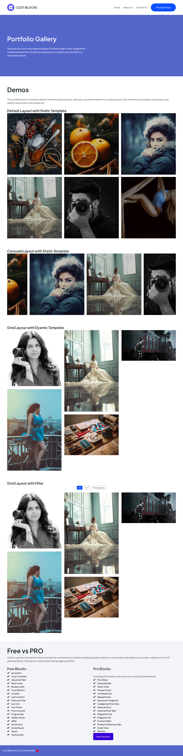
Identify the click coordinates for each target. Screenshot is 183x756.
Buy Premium (103, 736)
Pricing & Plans (163, 7)
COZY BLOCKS (26, 7)
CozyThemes (23, 750)
